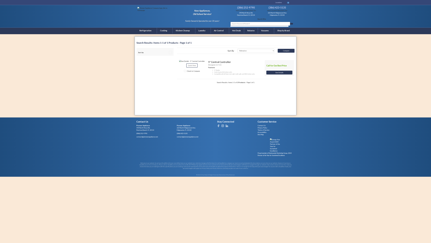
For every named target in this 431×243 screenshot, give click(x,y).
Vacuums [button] (265, 30)
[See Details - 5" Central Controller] (192, 61)
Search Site (261, 19)
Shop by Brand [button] (283, 30)
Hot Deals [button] (236, 30)
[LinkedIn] (226, 126)
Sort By (231, 51)
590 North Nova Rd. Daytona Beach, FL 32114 (145, 128)
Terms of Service (263, 130)
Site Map (261, 134)
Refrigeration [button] (146, 30)
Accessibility (262, 132)
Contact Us (262, 125)
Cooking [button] (164, 30)
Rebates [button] (251, 30)
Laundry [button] (202, 30)
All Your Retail (204, 175)
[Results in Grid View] (178, 50)
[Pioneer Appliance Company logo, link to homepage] (156, 16)
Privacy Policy (262, 128)
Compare (286, 51)
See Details (279, 72)
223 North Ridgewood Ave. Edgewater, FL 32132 (186, 128)
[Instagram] (222, 126)
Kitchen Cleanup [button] (183, 30)
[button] (289, 2)
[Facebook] (218, 126)
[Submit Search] (291, 24)
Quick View (192, 65)
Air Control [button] (219, 30)
